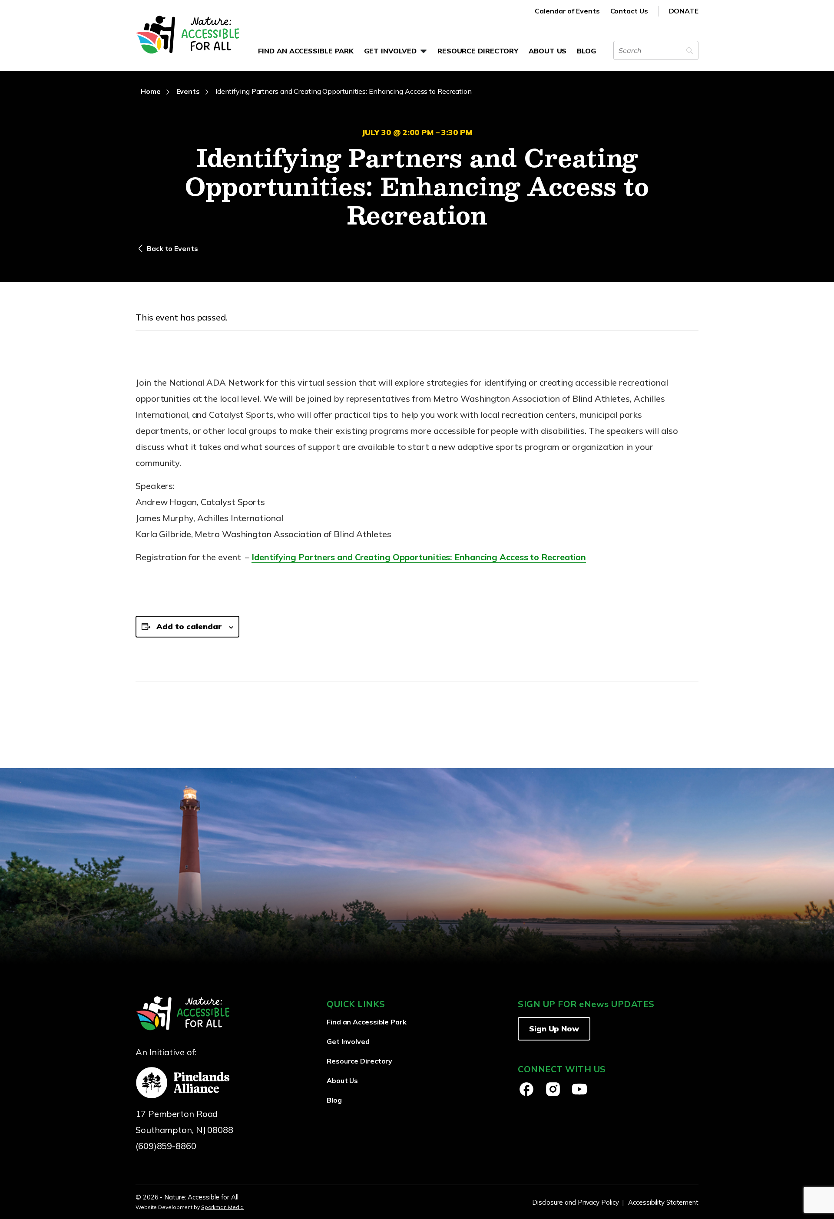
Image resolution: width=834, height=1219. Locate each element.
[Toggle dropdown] (423, 51)
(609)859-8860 (166, 1145)
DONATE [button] (683, 11)
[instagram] (553, 1089)
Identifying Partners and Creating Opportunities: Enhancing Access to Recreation (419, 557)
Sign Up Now (554, 1029)
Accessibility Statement (663, 1202)
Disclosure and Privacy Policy (575, 1202)
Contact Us (629, 11)
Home (151, 91)
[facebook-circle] (526, 1089)
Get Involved (390, 50)
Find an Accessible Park (306, 50)
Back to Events (172, 248)
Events (188, 91)
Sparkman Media (222, 1207)
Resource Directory (477, 50)
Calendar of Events (567, 11)
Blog (586, 50)
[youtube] (579, 1089)
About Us (547, 50)
